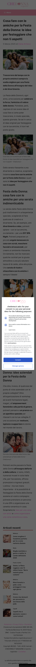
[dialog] (18, 333)
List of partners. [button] (12, 343)
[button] (18, 330)
